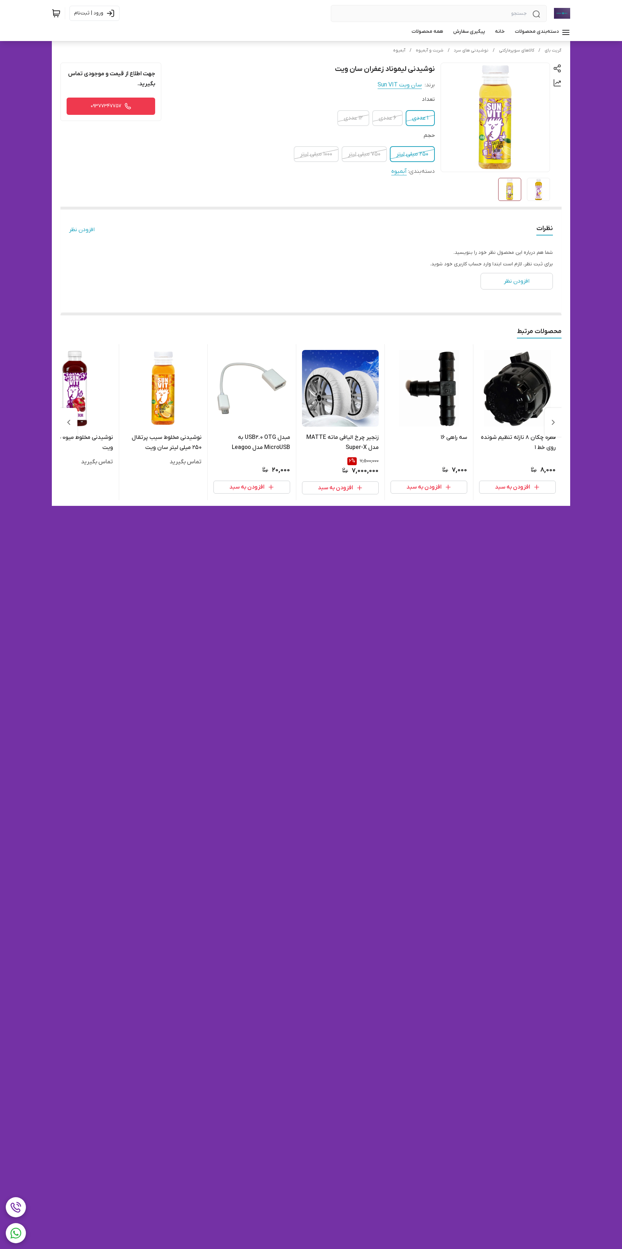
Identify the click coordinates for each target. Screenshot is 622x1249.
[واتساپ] (16, 1233)
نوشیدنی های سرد (471, 50)
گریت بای (553, 50)
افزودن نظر (82, 229)
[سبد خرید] (56, 13)
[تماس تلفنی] (16, 1207)
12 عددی (353, 118)
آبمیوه (399, 50)
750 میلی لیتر (364, 154)
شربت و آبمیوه (429, 50)
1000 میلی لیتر (316, 154)
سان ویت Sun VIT (400, 85)
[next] (68, 422)
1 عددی (420, 118)
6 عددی (387, 118)
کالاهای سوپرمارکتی (516, 50)
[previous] (553, 422)
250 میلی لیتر (412, 154)
